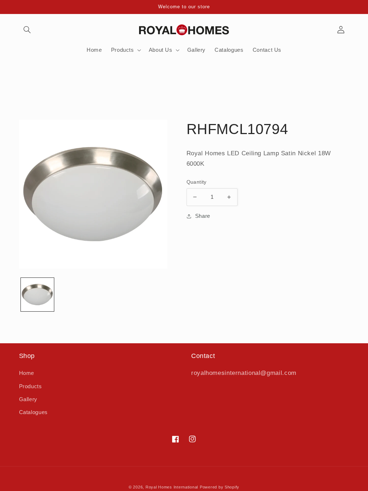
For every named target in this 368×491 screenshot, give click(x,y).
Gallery (28, 399)
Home (26, 373)
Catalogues (33, 412)
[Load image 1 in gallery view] (37, 294)
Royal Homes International (172, 487)
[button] (27, 30)
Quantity (197, 182)
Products (30, 386)
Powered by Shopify (219, 487)
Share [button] (202, 216)
